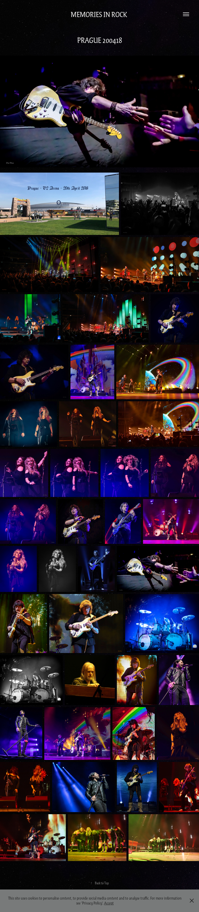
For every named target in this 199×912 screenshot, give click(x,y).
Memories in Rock (100, 14)
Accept (109, 903)
